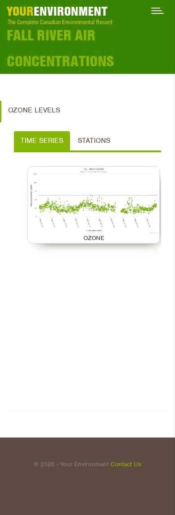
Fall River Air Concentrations (60, 48)
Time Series (42, 140)
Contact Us (125, 464)
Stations (94, 140)
